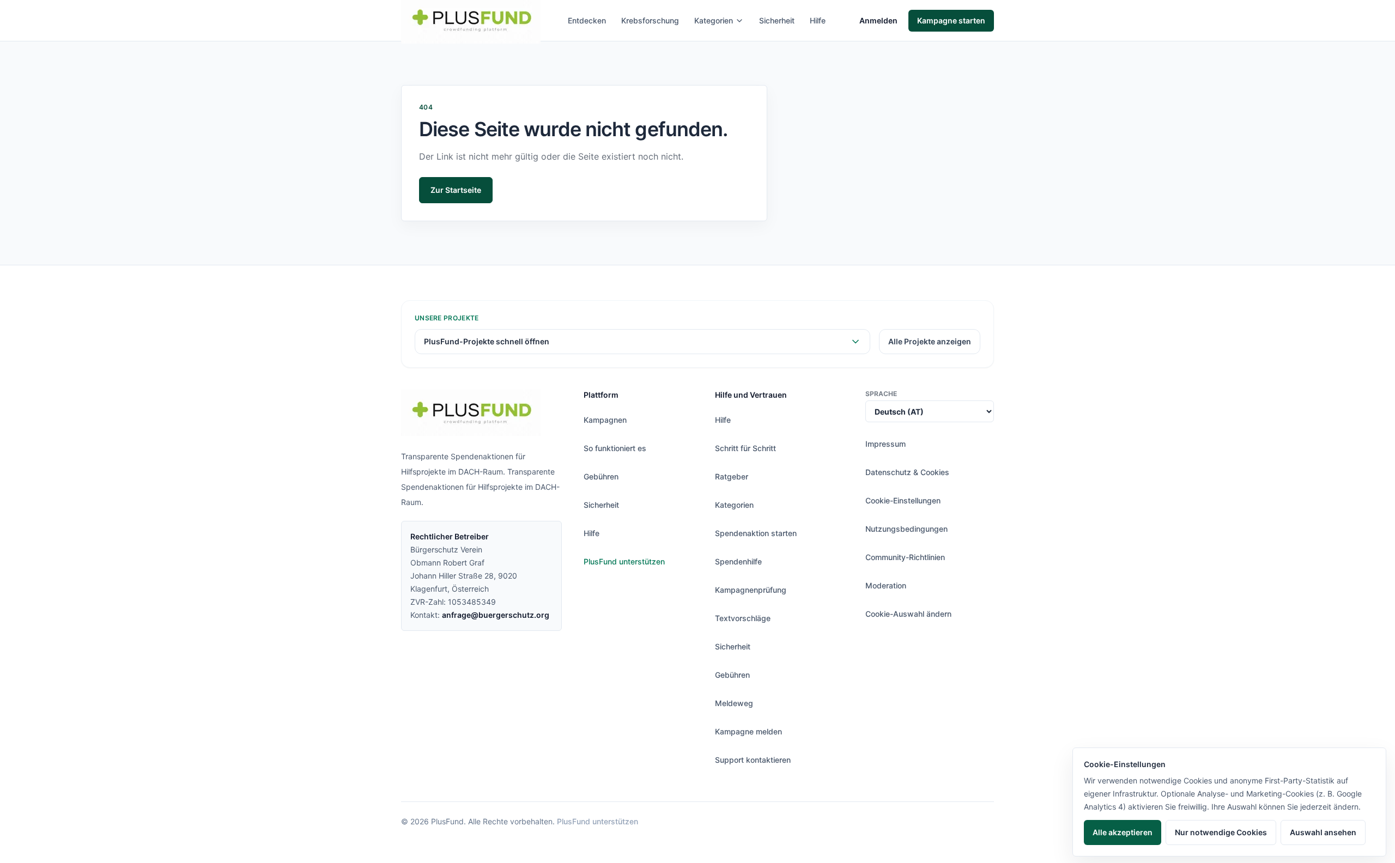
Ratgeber (731, 476)
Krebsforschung (650, 20)
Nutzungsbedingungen (906, 528)
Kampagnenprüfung (750, 589)
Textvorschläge (743, 618)
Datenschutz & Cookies (907, 472)
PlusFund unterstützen (624, 561)
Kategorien (713, 20)
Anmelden (878, 20)
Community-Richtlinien (905, 557)
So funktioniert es (615, 448)
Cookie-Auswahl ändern (908, 613)
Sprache (881, 394)
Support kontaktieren (753, 759)
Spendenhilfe (738, 561)
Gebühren (601, 476)
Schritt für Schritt (745, 448)
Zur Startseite (455, 190)
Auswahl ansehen (1323, 832)
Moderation (885, 585)
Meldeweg (734, 703)
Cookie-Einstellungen (903, 500)
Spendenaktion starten (756, 533)
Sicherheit (776, 20)
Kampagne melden (748, 731)
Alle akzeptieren (1123, 832)
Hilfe (818, 20)
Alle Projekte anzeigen (929, 341)
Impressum (885, 443)
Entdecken (587, 20)
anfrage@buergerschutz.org (495, 614)
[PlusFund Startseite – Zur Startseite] (471, 413)
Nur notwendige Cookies (1221, 832)
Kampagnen (605, 419)
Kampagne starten (951, 20)
